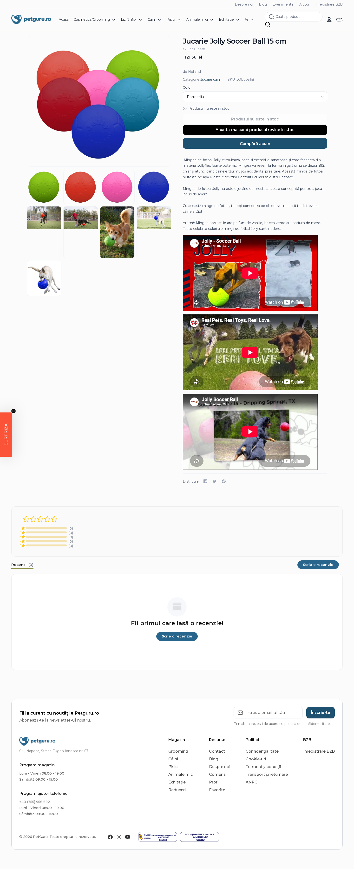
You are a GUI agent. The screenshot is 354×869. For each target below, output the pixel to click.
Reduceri (177, 790)
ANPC (251, 782)
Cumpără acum (255, 143)
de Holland (192, 71)
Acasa (64, 19)
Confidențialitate (262, 751)
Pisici (173, 766)
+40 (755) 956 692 (34, 802)
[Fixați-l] (224, 481)
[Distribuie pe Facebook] (205, 481)
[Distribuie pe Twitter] (214, 481)
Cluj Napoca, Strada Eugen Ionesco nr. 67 (53, 751)
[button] (6, 434)
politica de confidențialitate (307, 724)
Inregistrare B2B (329, 4)
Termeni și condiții (263, 766)
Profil (214, 782)
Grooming (178, 751)
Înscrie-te (320, 712)
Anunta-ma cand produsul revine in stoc (255, 129)
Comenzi (218, 774)
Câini (173, 759)
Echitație (177, 782)
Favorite (217, 790)
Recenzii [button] (22, 564)
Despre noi (244, 4)
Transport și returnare (267, 774)
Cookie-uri (256, 759)
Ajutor (304, 4)
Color (187, 87)
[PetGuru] (31, 19)
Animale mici (181, 774)
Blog (263, 4)
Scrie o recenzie (318, 565)
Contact (217, 751)
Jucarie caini (210, 79)
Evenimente (283, 4)
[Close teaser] (13, 411)
